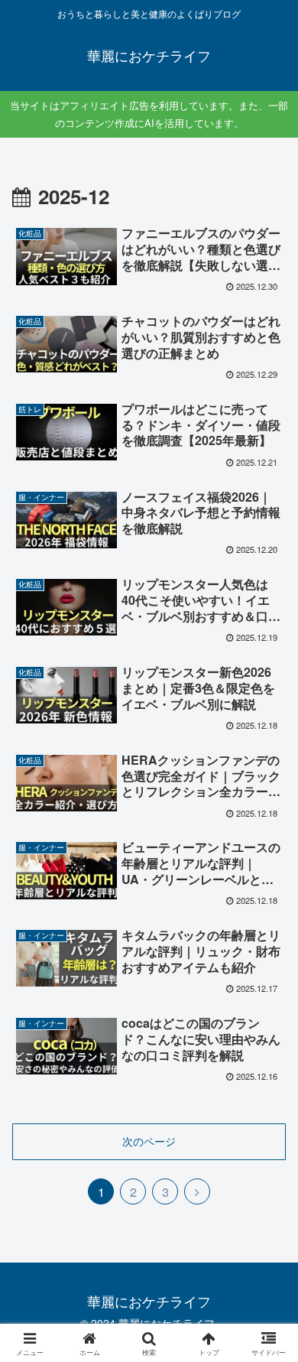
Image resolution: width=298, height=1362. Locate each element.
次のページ (149, 1141)
